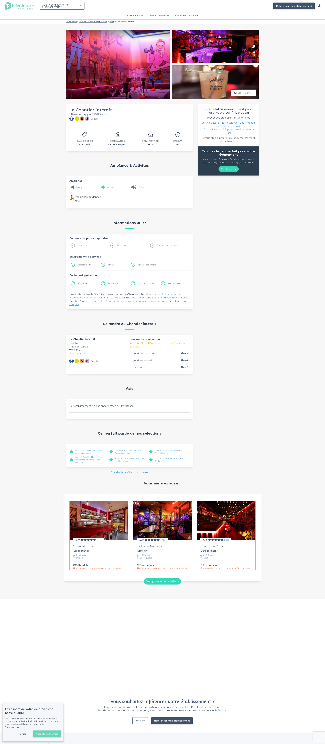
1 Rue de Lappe (78, 346)
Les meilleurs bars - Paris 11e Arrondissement (128, 451)
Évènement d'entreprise (186, 15)
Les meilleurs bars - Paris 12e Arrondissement (168, 451)
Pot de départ (174, 283)
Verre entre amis (146, 283)
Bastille (73, 343)
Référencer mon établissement (294, 6)
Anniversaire (114, 283)
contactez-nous (228, 141)
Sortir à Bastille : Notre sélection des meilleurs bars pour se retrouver (90, 460)
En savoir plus (12, 727)
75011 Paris (75, 350)
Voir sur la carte (78, 353)
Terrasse (111, 264)
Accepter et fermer (47, 734)
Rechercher (228, 169)
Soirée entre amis (135, 15)
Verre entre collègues (159, 15)
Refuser (22, 734)
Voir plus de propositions (162, 581)
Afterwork (82, 283)
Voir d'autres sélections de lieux (129, 472)
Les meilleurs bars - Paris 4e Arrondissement (88, 451)
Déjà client (140, 720)
